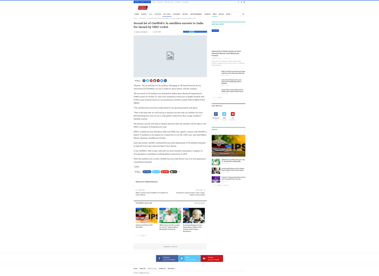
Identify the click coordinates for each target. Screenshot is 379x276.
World (221, 14)
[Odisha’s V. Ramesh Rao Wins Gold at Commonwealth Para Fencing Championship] (216, 179)
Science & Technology (200, 31)
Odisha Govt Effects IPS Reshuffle (228, 150)
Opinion (207, 14)
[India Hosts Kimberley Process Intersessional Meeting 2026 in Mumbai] (216, 82)
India (215, 14)
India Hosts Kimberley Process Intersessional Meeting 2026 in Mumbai (231, 81)
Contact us (178, 2)
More (228, 14)
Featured (186, 31)
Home (154, 2)
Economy (176, 14)
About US (160, 2)
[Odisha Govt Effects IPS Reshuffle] (147, 215)
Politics (158, 14)
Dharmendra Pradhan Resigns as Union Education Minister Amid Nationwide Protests (226, 53)
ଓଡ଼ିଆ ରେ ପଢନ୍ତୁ (168, 2)
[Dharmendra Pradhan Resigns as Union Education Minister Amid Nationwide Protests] (228, 39)
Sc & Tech (167, 14)
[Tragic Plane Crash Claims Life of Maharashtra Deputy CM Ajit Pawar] (216, 92)
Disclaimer (186, 2)
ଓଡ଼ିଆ (150, 14)
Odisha (143, 14)
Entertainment (196, 14)
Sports (185, 14)
